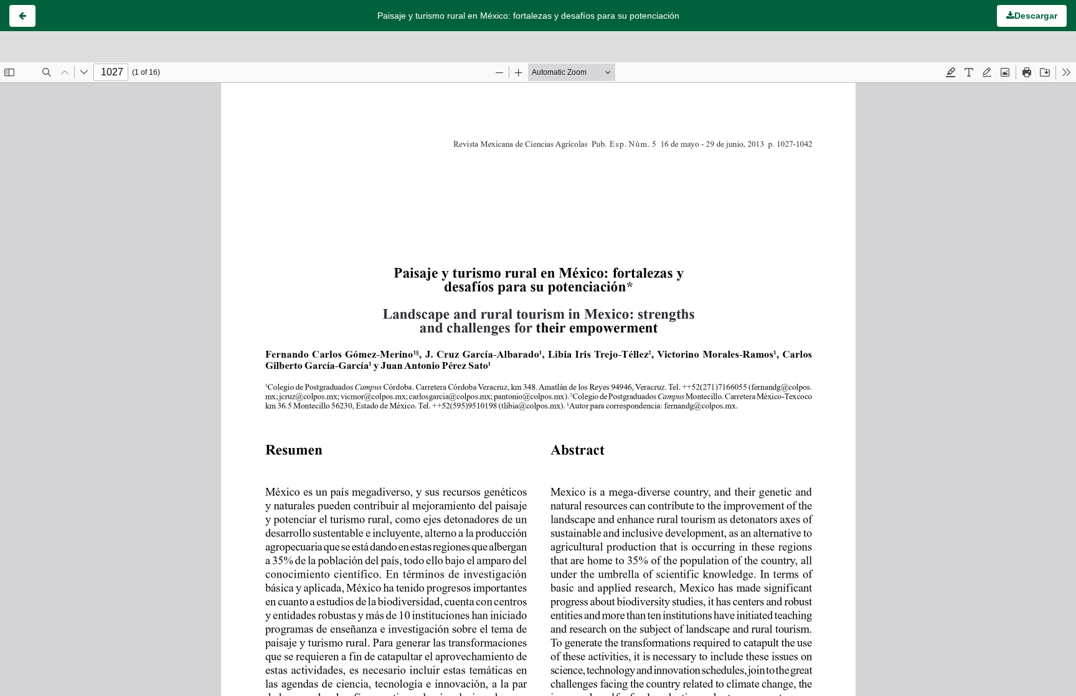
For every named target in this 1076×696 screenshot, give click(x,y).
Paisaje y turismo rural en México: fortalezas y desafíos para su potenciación (528, 16)
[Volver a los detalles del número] (22, 16)
